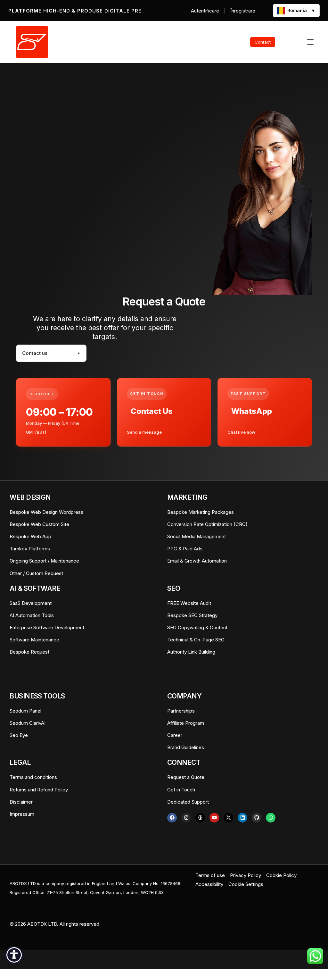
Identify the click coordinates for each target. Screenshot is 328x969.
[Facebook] (172, 818)
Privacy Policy (245, 875)
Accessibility (209, 884)
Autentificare (205, 10)
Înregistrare (242, 10)
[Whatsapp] (270, 818)
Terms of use (210, 875)
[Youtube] (214, 818)
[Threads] (200, 818)
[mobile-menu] (302, 42)
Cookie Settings (245, 884)
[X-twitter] (228, 818)
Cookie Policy (281, 875)
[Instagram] (186, 818)
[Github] (256, 818)
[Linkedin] (242, 818)
